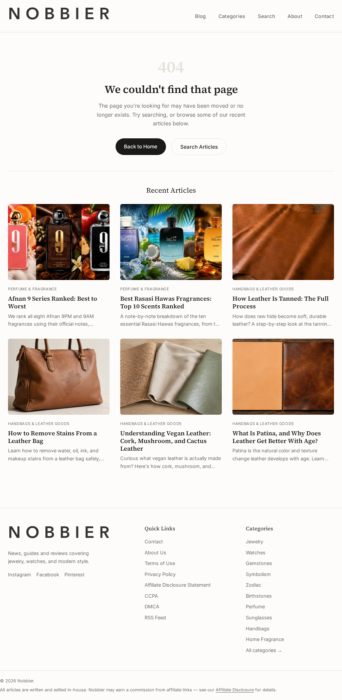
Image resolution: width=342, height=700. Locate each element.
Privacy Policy (160, 574)
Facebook (47, 574)
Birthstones (259, 596)
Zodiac (253, 585)
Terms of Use (160, 563)
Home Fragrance (265, 639)
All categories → (264, 650)
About (295, 16)
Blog (200, 16)
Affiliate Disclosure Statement (178, 585)
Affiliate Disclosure (235, 689)
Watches (256, 552)
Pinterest (74, 574)
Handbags (258, 628)
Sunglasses (259, 617)
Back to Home (140, 146)
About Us (155, 552)
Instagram (19, 574)
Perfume (255, 606)
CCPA (151, 596)
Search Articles (199, 147)
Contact (324, 16)
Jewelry (254, 541)
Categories (231, 16)
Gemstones (259, 563)
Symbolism (258, 574)
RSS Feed (155, 617)
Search (267, 16)
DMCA (152, 606)
